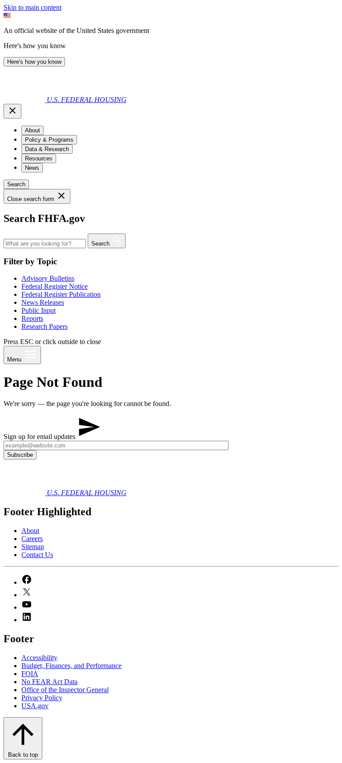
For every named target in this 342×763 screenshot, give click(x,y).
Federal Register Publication (61, 294)
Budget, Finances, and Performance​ (71, 665)
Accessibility (39, 657)
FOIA (29, 673)
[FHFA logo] (25, 99)
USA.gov (35, 706)
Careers (32, 538)
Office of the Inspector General (65, 689)
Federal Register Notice (54, 286)
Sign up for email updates (40, 436)
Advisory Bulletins (47, 278)
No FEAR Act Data (49, 681)
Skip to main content (32, 7)
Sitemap (32, 546)
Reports (32, 318)
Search (16, 184)
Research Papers (44, 326)
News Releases (42, 302)
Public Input (38, 310)
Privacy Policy (41, 697)
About (30, 530)
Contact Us (37, 554)
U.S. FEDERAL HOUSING (86, 99)
